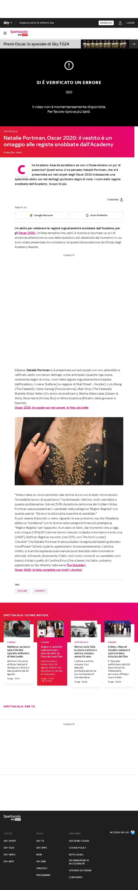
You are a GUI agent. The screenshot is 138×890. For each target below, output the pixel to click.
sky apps (41, 847)
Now (39, 854)
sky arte (9, 861)
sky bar (41, 861)
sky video (9, 854)
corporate (75, 877)
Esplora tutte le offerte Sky (37, 22)
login (130, 22)
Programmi (43, 875)
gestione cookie (79, 841)
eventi (40, 590)
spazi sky (41, 868)
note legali (76, 854)
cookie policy (77, 847)
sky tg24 (9, 847)
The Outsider (75, 565)
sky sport (10, 841)
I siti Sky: (8, 833)
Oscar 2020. (27, 233)
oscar (22, 590)
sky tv (40, 841)
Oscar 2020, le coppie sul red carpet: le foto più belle (51, 407)
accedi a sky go (119, 832)
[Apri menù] (5, 33)
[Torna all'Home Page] (19, 33)
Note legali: (75, 833)
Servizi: (40, 833)
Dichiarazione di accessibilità (79, 862)
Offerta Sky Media (80, 870)
